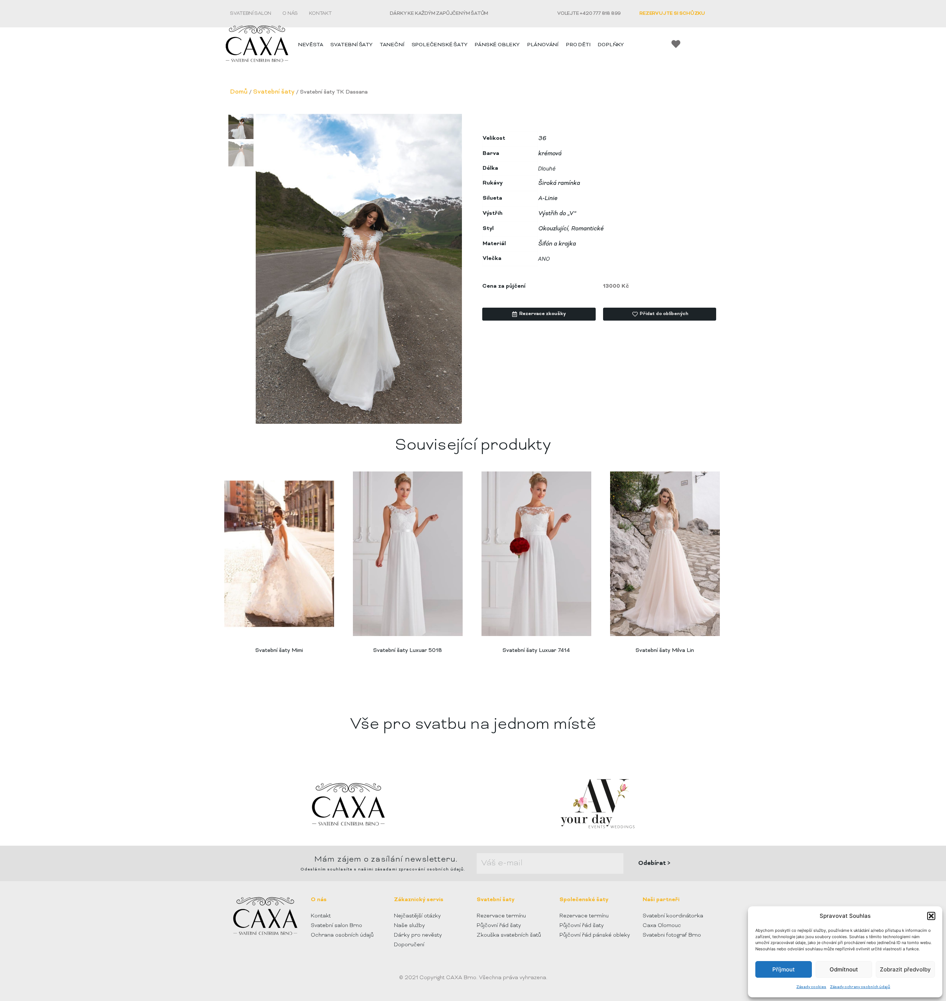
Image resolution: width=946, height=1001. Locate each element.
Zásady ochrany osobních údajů (860, 987)
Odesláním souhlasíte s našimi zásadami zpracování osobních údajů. (383, 869)
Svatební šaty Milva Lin (665, 650)
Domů (239, 92)
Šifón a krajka (557, 244)
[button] (931, 916)
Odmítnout (844, 969)
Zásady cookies (811, 987)
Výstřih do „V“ (557, 213)
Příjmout (783, 969)
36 (542, 138)
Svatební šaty (274, 92)
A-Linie (547, 198)
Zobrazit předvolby (905, 969)
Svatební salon (250, 14)
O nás (290, 14)
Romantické (587, 229)
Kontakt (320, 14)
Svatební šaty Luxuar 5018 (407, 650)
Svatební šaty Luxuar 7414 (536, 650)
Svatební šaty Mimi (279, 650)
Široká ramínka (559, 183)
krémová (549, 154)
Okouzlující (553, 229)
